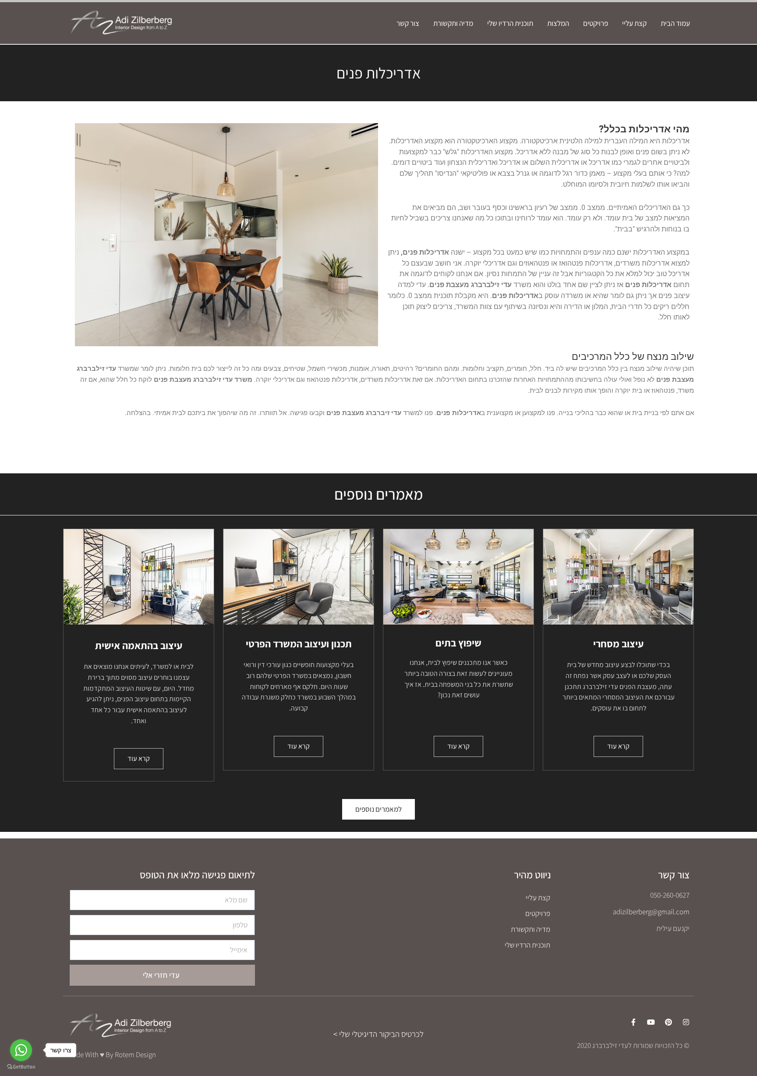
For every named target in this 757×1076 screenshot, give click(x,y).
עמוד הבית (675, 23)
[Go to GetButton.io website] (21, 1067)
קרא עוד (618, 746)
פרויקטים (595, 23)
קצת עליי (634, 23)
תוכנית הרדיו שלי (510, 23)
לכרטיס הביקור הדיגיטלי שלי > (378, 1034)
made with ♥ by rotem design (111, 1054)
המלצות (558, 23)
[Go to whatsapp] (21, 1050)
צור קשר (407, 23)
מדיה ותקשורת (453, 23)
